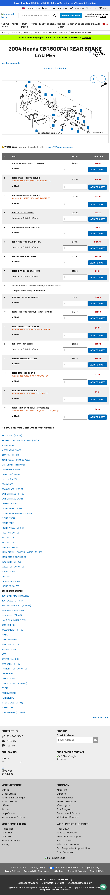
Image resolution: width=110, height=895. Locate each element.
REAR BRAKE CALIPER (81, 32)
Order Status (9, 793)
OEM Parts (15, 32)
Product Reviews (11, 840)
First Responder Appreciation (73, 848)
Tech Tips (7, 832)
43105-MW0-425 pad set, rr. (26, 178)
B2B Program (64, 805)
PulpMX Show (64, 840)
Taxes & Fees (12, 871)
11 (53, 125)
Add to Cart (97, 169)
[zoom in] (93, 79)
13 (80, 110)
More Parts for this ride (55, 68)
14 (39, 87)
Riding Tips (7, 828)
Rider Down (63, 828)
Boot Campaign (65, 852)
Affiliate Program (66, 801)
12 (77, 131)
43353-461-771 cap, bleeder (26, 326)
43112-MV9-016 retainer (24, 256)
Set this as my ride (11, 63)
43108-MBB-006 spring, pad (26, 227)
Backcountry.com (28, 883)
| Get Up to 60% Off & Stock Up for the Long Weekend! (55, 3)
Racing (5, 844)
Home (4, 32)
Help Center (8, 813)
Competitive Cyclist (53, 883)
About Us (62, 789)
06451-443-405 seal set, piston (28, 163)
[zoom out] (102, 79)
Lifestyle (6, 836)
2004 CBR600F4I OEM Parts (55, 32)
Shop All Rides (97, 871)
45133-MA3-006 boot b (23, 373)
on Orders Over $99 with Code (55, 37)
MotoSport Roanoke (68, 817)
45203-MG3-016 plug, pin (25, 390)
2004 (36, 32)
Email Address (65, 735)
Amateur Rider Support (70, 836)
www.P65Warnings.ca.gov (60, 147)
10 (53, 115)
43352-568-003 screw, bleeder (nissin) (32, 312)
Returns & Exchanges (13, 797)
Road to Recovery (67, 832)
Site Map (59, 871)
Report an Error (100, 717)
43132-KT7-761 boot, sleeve (26, 271)
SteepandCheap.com (80, 883)
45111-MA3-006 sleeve (22, 344)
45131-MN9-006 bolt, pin (24, 358)
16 (88, 127)
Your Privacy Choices (66, 867)
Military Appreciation (68, 844)
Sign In (5, 789)
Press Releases (65, 797)
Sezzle (5, 809)
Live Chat (93, 8)
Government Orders (68, 813)
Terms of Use (18, 867)
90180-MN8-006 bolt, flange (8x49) (30, 408)
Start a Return (9, 801)
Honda (27, 32)
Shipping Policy (90, 867)
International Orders (13, 817)
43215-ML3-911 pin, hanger (25, 297)
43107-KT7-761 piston (23, 213)
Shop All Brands (77, 871)
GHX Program (64, 809)
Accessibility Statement (37, 871)
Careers (61, 793)
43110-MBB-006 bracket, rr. (26, 242)
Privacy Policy (37, 867)
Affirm (5, 805)
